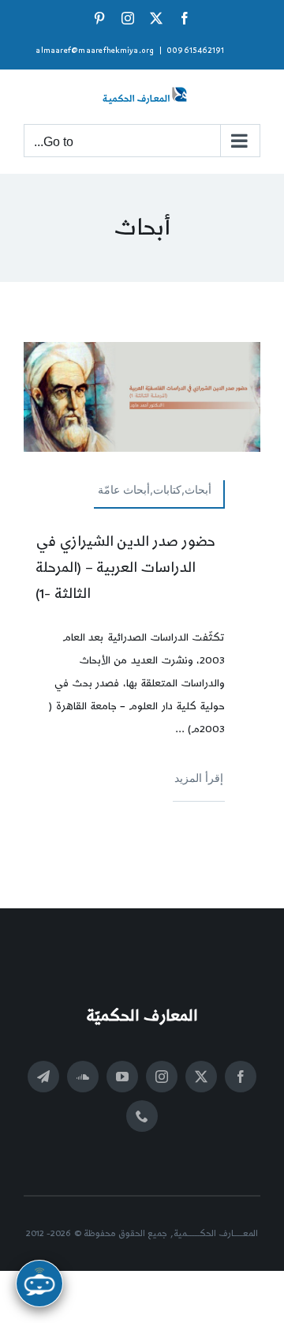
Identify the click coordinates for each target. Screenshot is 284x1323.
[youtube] (122, 1076)
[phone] (142, 1116)
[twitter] (201, 1076)
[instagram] (162, 1076)
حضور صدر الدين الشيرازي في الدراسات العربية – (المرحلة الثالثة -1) (125, 567)
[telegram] (43, 1076)
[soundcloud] (83, 1076)
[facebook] (240, 1076)
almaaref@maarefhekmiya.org (95, 50)
